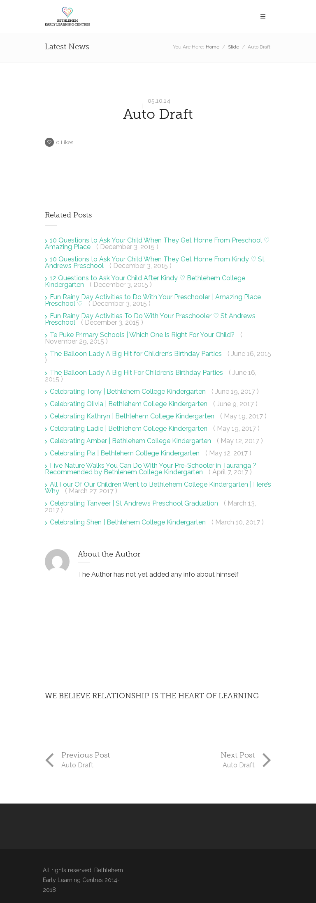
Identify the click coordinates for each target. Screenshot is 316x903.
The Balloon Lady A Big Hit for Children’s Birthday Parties (136, 354)
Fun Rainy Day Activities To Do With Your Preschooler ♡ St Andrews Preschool (150, 319)
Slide (233, 47)
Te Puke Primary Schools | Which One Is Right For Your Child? (143, 335)
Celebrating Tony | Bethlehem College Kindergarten (128, 391)
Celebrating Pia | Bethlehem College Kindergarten (125, 453)
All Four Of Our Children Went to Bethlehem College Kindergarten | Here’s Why (158, 487)
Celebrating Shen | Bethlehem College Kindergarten (128, 522)
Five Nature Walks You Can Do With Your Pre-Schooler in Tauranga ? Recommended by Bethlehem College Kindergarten (150, 469)
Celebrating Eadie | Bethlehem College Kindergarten (129, 428)
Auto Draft (158, 114)
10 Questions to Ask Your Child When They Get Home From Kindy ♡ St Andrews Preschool (155, 262)
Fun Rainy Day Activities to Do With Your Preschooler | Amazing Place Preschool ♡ (153, 300)
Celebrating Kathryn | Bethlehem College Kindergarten (133, 416)
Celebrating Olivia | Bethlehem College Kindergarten (129, 404)
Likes (64, 142)
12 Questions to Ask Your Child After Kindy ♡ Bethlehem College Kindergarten (145, 281)
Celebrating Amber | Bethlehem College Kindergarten (131, 441)
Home (212, 47)
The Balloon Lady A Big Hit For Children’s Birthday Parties (137, 372)
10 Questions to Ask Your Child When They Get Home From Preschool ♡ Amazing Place (157, 243)
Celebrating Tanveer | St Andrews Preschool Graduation (135, 503)
